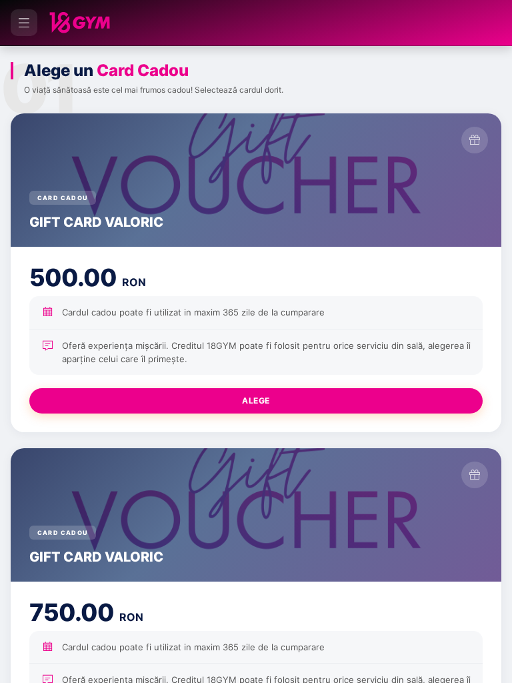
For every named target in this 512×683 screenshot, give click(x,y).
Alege (256, 401)
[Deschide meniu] (24, 22)
